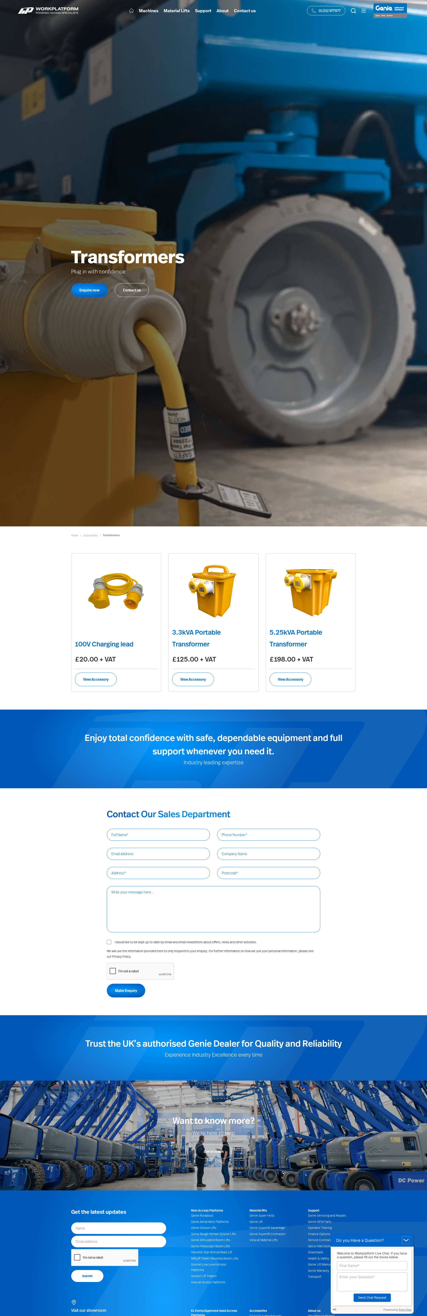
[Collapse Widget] (406, 1240)
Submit (87, 1276)
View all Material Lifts (264, 1240)
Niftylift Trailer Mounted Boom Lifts (214, 1258)
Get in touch (214, 1151)
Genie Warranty (318, 1270)
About (223, 11)
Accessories (90, 535)
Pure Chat (405, 1309)
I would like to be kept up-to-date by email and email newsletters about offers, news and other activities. (186, 942)
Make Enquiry (126, 990)
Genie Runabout (202, 1215)
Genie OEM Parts (319, 1222)
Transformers (111, 535)
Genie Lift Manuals (320, 1264)
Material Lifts (177, 11)
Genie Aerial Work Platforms (210, 1222)
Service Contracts (320, 1240)
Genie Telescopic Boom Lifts (210, 1246)
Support (203, 11)
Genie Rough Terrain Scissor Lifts (213, 1234)
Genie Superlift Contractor (268, 1234)
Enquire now (89, 290)
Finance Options (319, 1234)
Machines (148, 11)
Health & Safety (318, 1258)
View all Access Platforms (208, 1282)
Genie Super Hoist (262, 1215)
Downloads (315, 1252)
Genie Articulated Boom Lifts (210, 1240)
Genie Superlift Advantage (267, 1228)
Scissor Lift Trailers (204, 1276)
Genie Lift (256, 1222)
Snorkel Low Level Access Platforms (208, 1267)
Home (74, 535)
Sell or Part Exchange (322, 1246)
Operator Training (320, 1228)
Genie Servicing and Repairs (327, 1215)
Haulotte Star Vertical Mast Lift (211, 1252)
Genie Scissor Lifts (203, 1228)
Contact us (245, 11)
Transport (314, 1276)
